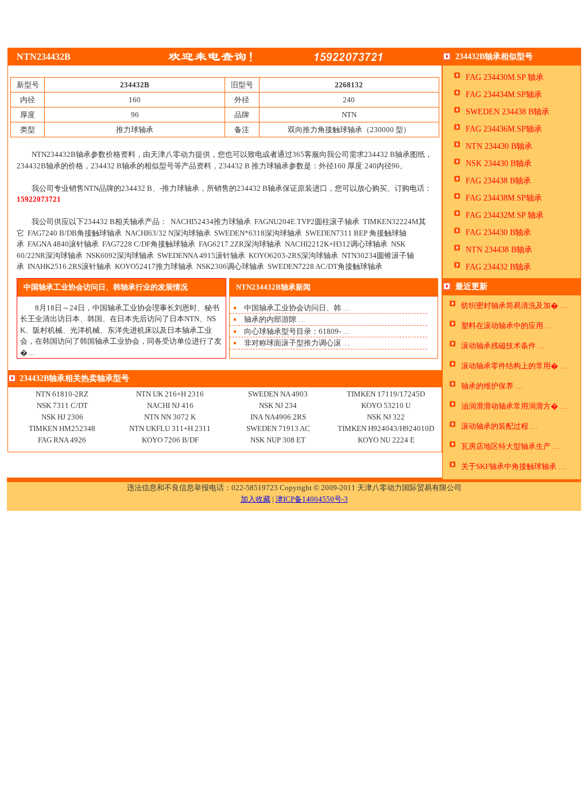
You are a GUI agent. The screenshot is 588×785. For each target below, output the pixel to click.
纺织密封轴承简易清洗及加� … (514, 305)
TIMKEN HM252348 (62, 428)
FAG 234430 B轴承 (498, 232)
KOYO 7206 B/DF (170, 440)
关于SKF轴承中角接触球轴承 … (513, 466)
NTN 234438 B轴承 (499, 249)
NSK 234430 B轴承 (499, 163)
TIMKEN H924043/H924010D (386, 428)
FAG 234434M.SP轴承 (504, 94)
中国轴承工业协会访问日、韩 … (297, 307)
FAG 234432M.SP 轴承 (505, 215)
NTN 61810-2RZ (62, 394)
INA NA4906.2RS (278, 417)
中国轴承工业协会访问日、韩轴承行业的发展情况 (106, 287)
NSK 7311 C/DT (62, 405)
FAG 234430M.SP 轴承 (505, 77)
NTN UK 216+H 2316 (170, 394)
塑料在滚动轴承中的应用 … (506, 325)
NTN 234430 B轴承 (499, 146)
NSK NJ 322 (386, 417)
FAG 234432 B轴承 (498, 267)
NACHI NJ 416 (170, 405)
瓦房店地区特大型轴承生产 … (510, 446)
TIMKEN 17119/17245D (386, 394)
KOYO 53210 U (386, 405)
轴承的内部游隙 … (274, 319)
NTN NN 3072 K (170, 417)
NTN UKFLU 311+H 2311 (170, 428)
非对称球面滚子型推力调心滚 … (297, 342)
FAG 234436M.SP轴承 (504, 129)
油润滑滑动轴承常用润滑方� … (514, 406)
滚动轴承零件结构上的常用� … (514, 365)
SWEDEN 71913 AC (278, 428)
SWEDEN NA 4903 (278, 394)
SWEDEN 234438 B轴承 (508, 111)
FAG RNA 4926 (62, 440)
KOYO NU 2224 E (386, 440)
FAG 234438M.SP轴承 (504, 198)
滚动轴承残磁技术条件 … (503, 345)
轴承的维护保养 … (492, 386)
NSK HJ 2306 (62, 417)
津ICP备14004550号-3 (312, 499)
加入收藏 (255, 499)
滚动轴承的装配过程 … (499, 426)
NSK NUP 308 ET (277, 440)
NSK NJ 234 (278, 405)
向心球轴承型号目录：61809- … (297, 331)
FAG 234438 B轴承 (498, 180)
